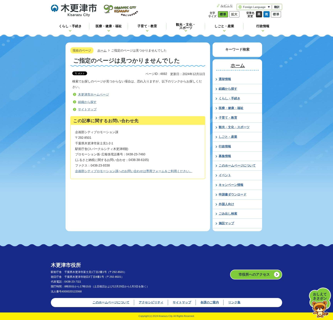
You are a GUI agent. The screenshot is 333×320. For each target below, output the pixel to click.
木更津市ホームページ (93, 94)
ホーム (102, 50)
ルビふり (226, 5)
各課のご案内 (209, 302)
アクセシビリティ (151, 302)
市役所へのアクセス (254, 274)
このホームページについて (111, 302)
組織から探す (87, 102)
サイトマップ (87, 109)
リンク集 (234, 302)
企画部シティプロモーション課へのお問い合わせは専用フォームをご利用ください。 (133, 171)
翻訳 (277, 6)
